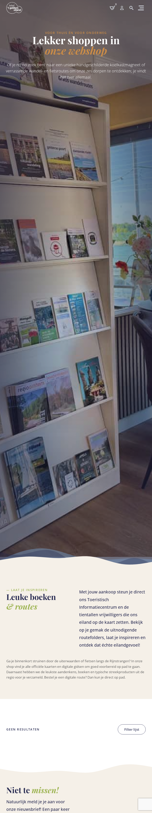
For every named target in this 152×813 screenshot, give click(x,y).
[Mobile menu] (122, 8)
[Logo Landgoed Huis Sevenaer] (14, 8)
